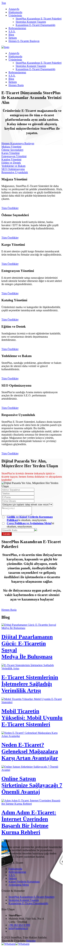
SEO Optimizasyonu (13, 169)
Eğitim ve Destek (11, 162)
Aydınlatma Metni (19, 884)
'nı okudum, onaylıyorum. (30, 518)
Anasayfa (14, 9)
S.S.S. (12, 31)
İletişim (13, 37)
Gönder (6, 534)
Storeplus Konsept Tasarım (31, 21)
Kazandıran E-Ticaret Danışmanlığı (35, 25)
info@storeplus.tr (18, 928)
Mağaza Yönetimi (11, 146)
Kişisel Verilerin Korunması (24, 881)
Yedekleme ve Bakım (13, 165)
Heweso (31, 940)
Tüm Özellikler (9, 208)
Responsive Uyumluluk (14, 172)
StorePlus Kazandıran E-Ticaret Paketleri (39, 18)
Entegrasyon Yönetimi (13, 156)
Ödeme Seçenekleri (12, 149)
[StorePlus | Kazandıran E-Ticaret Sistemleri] (5, 47)
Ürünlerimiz (15, 15)
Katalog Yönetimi (11, 159)
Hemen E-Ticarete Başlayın (24, 41)
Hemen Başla (16, 85)
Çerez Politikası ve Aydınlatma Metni (29, 523)
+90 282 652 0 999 (19, 925)
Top (3, 2)
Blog (11, 34)
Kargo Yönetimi (10, 153)
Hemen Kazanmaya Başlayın (17, 143)
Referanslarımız (17, 28)
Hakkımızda (15, 12)
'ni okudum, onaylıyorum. (30, 525)
